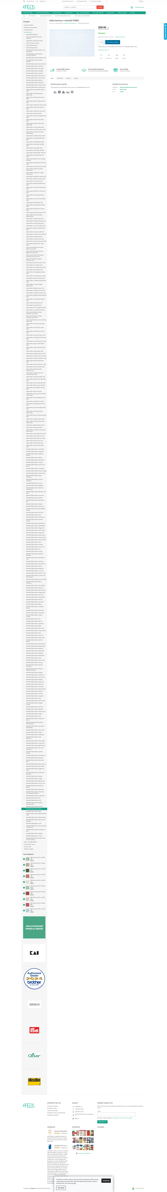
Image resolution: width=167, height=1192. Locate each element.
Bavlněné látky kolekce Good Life (35, 602)
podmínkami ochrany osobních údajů (122, 1118)
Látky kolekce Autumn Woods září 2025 (35, 155)
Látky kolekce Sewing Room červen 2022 (35, 404)
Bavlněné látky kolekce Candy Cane (35, 743)
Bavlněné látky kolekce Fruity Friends (36, 631)
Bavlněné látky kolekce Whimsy (34, 80)
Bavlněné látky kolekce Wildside (34, 648)
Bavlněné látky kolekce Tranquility (35, 468)
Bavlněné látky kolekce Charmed (34, 66)
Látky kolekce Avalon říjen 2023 (34, 303)
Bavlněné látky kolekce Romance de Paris (35, 830)
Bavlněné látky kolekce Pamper (34, 504)
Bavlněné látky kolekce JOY (33, 549)
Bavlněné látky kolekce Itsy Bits (34, 806)
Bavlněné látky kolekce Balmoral (34, 684)
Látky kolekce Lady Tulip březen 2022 (36, 434)
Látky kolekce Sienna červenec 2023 (35, 335)
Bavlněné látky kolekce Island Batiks (35, 526)
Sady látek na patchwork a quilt (34, 41)
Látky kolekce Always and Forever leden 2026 (35, 124)
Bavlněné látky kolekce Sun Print (34, 512)
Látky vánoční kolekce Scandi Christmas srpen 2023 (34, 313)
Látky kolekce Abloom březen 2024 (35, 278)
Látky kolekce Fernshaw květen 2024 (35, 267)
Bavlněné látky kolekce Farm (33, 800)
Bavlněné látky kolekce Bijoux (34, 626)
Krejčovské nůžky (28, 25)
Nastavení (61, 1188)
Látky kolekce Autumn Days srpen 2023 (35, 328)
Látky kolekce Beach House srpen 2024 (35, 244)
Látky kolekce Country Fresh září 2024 (36, 234)
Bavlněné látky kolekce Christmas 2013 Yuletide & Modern (35, 792)
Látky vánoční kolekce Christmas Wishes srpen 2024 (34, 248)
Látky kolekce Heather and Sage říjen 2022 (36, 379)
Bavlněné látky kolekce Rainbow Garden (34, 454)
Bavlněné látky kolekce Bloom (34, 604)
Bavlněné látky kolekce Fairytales (35, 68)
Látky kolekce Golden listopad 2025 (35, 136)
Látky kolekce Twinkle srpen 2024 (35, 239)
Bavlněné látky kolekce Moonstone (35, 460)
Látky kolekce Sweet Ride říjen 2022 (35, 377)
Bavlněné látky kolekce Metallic (34, 680)
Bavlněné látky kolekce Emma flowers (36, 817)
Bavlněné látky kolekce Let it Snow (35, 547)
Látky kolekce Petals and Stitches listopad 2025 (35, 132)
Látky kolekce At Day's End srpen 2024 (36, 241)
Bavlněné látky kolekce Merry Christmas (34, 582)
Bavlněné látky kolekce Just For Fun (35, 783)
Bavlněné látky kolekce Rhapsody (35, 568)
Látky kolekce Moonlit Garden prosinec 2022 (34, 370)
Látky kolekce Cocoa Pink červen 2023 (36, 341)
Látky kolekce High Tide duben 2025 (35, 179)
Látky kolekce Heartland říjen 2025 (35, 142)
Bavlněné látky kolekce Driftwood (35, 83)
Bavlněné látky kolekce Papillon (34, 672)
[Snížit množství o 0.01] (104, 43)
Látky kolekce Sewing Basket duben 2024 (35, 272)
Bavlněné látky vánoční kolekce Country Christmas (34, 54)
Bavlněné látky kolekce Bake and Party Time (36, 814)
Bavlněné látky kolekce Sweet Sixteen (36, 540)
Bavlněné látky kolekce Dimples (34, 833)
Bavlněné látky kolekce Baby (33, 811)
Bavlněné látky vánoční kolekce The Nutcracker (35, 50)
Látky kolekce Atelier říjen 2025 (34, 148)
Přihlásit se (102, 1122)
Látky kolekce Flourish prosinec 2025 (35, 129)
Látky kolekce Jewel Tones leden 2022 (35, 446)
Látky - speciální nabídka (30, 842)
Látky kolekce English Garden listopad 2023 (36, 296)
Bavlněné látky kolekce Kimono (34, 599)
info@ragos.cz (78, 1106)
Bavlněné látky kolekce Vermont (34, 73)
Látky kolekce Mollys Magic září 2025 (35, 153)
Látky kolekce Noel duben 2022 (34, 427)
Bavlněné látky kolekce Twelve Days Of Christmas (35, 576)
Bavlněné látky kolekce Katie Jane (35, 628)
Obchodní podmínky (96, 1)
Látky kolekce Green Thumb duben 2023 (35, 344)
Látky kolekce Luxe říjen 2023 (33, 305)
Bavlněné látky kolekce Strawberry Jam (35, 558)
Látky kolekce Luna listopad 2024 (34, 219)
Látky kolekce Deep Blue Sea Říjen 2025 (35, 145)
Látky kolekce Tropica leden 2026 (35, 127)
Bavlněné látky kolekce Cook (33, 823)
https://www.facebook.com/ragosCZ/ (84, 1115)
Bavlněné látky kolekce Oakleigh (34, 71)
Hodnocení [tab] (60, 78)
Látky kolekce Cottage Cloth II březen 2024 (36, 281)
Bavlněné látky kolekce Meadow (34, 758)
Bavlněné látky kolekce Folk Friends (35, 530)
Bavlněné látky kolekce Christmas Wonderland (35, 727)
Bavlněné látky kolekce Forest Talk (35, 660)
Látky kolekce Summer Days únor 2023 (36, 356)
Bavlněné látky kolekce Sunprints (35, 696)
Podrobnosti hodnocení (70, 23)
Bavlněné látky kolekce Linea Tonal (35, 677)
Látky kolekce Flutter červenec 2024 (35, 263)
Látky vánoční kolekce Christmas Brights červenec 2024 (34, 252)
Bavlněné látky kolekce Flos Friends (35, 701)
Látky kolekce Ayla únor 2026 (33, 113)
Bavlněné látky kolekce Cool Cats (35, 571)
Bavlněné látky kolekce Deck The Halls (36, 579)
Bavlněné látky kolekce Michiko (34, 498)
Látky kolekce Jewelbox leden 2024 (35, 290)
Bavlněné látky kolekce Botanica (34, 653)
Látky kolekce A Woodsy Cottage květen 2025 (35, 173)
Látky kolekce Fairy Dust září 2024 (35, 232)
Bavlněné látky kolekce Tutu (33, 716)
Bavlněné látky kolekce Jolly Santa (35, 613)
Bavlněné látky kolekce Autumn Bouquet (34, 60)
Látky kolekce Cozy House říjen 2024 (35, 226)
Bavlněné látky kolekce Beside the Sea (35, 501)
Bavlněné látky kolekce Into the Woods (34, 640)
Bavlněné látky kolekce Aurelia (34, 732)
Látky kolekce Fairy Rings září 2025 (35, 150)
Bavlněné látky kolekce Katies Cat (35, 506)
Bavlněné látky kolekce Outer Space (35, 535)
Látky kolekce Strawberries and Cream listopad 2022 (34, 373)
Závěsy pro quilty (28, 849)
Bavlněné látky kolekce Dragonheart (35, 592)
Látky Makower (28, 32)
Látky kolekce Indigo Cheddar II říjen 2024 (35, 229)
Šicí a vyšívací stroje (29, 844)
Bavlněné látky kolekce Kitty (33, 633)
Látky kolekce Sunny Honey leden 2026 (35, 120)
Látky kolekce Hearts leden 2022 (34, 443)
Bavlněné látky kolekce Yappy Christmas (34, 476)
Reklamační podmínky (53, 1115)
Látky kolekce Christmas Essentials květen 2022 (35, 422)
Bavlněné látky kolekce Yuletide (34, 544)
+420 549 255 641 (79, 1109)
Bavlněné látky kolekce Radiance (34, 691)
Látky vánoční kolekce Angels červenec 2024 (34, 259)
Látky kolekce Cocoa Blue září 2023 (35, 310)
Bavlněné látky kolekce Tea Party (35, 687)
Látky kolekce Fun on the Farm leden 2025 (35, 199)
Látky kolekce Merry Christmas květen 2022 (36, 416)
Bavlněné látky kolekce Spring (34, 566)
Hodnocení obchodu (67, 1)
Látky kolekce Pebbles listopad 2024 (35, 221)
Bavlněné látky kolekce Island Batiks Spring (35, 509)
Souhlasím (106, 1181)
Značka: (83, 23)
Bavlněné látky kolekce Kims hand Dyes (35, 761)
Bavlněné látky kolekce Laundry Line (35, 87)
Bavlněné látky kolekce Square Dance (36, 85)
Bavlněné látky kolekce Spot (33, 515)
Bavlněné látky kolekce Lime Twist (35, 730)
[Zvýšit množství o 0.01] (104, 41)
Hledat (100, 7)
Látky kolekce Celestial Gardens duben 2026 (34, 94)
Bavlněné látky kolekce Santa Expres (35, 473)
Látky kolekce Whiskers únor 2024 (35, 288)
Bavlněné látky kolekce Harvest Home (36, 64)
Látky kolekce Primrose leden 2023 (35, 367)
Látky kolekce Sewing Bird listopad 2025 (35, 138)
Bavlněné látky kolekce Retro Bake (35, 766)
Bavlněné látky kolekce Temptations (35, 755)
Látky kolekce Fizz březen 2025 (34, 181)
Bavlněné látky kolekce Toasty (34, 836)
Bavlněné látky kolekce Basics (34, 809)
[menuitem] (27, 12)
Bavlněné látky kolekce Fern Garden (35, 585)
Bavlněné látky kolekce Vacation (34, 707)
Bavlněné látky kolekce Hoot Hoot (35, 495)
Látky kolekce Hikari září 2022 (34, 391)
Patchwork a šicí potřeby (30, 27)
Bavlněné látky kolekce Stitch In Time (36, 573)
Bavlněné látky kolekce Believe (34, 458)
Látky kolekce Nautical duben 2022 (35, 425)
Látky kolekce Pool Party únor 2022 (35, 436)
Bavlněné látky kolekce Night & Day (35, 781)
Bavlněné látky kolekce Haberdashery (36, 689)
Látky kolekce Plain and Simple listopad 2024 (34, 215)
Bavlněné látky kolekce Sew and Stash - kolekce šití (36, 826)
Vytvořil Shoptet (139, 1188)
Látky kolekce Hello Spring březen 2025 (35, 195)
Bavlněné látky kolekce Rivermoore (35, 76)
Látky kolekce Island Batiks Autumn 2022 (35, 388)
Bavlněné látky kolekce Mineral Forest (36, 764)
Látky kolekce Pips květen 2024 (34, 270)
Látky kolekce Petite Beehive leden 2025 (35, 205)
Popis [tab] (52, 78)
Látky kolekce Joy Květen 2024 (34, 265)
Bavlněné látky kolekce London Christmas (34, 480)
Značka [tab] (76, 78)
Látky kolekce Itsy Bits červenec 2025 (36, 166)
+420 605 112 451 (79, 1112)
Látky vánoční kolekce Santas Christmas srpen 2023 (34, 316)
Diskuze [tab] (68, 78)
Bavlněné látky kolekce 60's (33, 798)
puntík (122, 92)
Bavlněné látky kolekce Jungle (34, 779)
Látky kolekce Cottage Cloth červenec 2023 (36, 338)
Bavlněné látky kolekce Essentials (35, 610)
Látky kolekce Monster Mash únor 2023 (35, 361)
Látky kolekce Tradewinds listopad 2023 (35, 299)
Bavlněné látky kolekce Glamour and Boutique (35, 820)
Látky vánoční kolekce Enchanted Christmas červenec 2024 (35, 255)
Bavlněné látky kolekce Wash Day (35, 789)
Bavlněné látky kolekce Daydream (35, 533)
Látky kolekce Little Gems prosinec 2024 (35, 209)
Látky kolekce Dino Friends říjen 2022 (35, 383)
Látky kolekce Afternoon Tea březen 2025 (35, 192)
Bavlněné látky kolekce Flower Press (35, 711)
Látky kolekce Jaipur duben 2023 (34, 351)
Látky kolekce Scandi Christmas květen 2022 (34, 412)
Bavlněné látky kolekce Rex (33, 619)
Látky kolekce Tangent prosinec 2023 (36, 293)
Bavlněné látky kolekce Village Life (35, 528)
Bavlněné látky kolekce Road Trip (35, 595)
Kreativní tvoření (28, 30)
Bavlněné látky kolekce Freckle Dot (35, 517)
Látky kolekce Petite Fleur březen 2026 (35, 108)
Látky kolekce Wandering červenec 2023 (35, 332)
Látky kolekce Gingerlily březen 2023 (35, 353)
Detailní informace (103, 50)
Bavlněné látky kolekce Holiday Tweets (34, 615)
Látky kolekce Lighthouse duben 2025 (36, 176)
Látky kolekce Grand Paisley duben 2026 (35, 90)
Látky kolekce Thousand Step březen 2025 (36, 188)
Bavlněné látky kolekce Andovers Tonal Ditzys (35, 488)
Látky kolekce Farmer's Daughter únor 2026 (36, 116)
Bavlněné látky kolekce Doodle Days (35, 644)
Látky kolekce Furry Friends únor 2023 (36, 364)
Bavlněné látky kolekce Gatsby (34, 776)
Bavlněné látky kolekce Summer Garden (34, 520)
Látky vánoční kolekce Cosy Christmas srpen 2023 (36, 320)
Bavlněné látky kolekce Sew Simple (35, 741)
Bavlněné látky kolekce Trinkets (34, 462)
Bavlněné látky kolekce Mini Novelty (35, 745)
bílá (125, 89)
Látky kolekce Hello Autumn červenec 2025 (36, 163)
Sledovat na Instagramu (84, 1153)
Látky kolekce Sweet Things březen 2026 (35, 101)
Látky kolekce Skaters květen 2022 (35, 419)
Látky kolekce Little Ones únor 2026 (35, 111)
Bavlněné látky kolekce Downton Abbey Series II (34, 723)
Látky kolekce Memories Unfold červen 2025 (34, 169)
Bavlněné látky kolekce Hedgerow (35, 451)
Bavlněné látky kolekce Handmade (35, 651)
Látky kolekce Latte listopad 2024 (35, 223)
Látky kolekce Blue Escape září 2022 (35, 385)
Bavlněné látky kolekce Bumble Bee (35, 523)
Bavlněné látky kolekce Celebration (35, 796)
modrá (122, 89)
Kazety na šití (27, 847)
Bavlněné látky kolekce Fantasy (34, 662)
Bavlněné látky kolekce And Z (34, 658)
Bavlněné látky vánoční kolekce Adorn (36, 58)
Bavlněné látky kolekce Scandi (34, 483)
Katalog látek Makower (32, 34)
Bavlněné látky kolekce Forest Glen (35, 78)
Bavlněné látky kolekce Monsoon (34, 588)
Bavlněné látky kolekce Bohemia (34, 709)
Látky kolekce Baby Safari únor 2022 (35, 438)
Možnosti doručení (120, 37)
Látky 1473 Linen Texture (32, 43)
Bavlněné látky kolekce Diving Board (35, 646)
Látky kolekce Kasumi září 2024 (34, 237)
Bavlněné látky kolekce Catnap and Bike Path (35, 773)
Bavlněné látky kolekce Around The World (35, 465)
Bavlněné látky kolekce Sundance (35, 624)
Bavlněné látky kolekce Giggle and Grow (35, 769)
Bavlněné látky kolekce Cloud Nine (35, 449)
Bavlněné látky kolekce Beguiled (34, 485)
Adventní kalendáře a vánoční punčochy (34, 37)
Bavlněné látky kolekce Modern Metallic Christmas (34, 669)
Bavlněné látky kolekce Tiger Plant (35, 638)
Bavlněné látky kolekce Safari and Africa (35, 719)
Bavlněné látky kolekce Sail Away (34, 561)
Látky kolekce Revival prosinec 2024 (35, 212)
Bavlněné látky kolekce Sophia (34, 714)
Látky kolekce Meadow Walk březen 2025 (35, 184)
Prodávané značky (82, 1)
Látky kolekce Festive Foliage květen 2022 (36, 408)
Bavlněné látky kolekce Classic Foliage (36, 471)
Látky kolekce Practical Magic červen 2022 (36, 398)
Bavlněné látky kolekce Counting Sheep (34, 607)
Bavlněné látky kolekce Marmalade (35, 655)
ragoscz (77, 1118)
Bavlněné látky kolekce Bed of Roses (36, 590)
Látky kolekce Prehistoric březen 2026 (36, 105)
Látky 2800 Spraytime (31, 48)
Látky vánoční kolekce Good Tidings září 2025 (35, 159)
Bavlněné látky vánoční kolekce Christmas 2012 (34, 803)
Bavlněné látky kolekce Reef (33, 542)
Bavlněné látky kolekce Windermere (35, 597)
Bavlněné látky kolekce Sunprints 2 (35, 675)
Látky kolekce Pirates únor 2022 (34, 441)
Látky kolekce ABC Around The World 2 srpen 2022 (36, 394)
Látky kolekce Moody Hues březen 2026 (35, 98)
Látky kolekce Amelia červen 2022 (35, 401)
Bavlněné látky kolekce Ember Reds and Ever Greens (35, 839)
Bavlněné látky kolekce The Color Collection (35, 748)
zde (75, 1183)
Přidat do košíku (113, 42)
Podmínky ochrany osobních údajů (56, 1113)
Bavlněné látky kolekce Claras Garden (36, 537)
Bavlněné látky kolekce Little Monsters (33, 737)
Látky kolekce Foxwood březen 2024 (35, 276)
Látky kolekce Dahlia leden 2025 (34, 202)
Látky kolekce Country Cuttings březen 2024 (34, 285)
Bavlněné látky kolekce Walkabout (35, 735)
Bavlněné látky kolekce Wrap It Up (35, 682)
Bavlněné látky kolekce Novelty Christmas (34, 665)
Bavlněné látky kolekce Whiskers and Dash (36, 492)
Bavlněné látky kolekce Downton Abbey (34, 786)
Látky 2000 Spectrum (31, 45)
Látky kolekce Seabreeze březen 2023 (36, 358)
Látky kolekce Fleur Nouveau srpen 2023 (35, 324)
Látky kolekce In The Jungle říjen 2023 (36, 307)
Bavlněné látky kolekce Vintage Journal (34, 703)
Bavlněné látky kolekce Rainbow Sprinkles (34, 554)
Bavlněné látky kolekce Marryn (34, 621)
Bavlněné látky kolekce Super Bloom (35, 564)
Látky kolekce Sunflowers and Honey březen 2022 (35, 430)
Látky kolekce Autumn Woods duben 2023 (35, 348)
